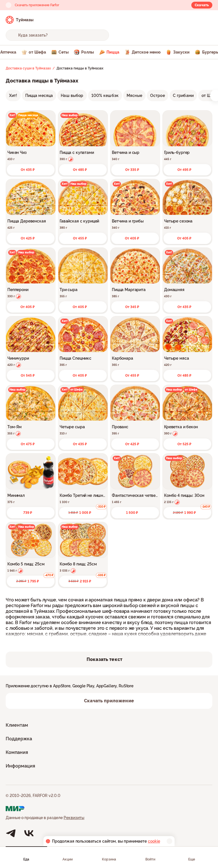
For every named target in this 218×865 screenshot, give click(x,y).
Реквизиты (74, 817)
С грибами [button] (183, 95)
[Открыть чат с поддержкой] (207, 20)
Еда (26, 859)
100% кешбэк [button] (105, 95)
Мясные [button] (134, 95)
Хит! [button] (13, 95)
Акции (67, 859)
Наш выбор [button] (72, 95)
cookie (154, 841)
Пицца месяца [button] (39, 95)
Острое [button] (157, 95)
